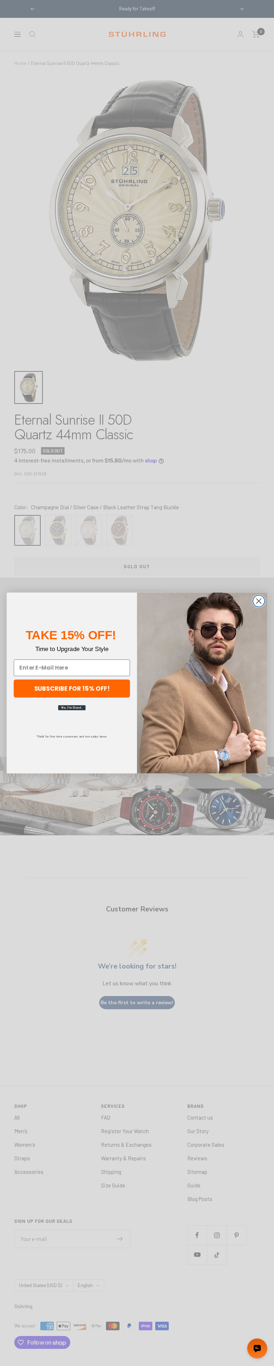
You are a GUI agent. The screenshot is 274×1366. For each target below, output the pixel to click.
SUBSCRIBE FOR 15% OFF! (72, 688)
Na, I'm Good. (71, 707)
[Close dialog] (259, 601)
